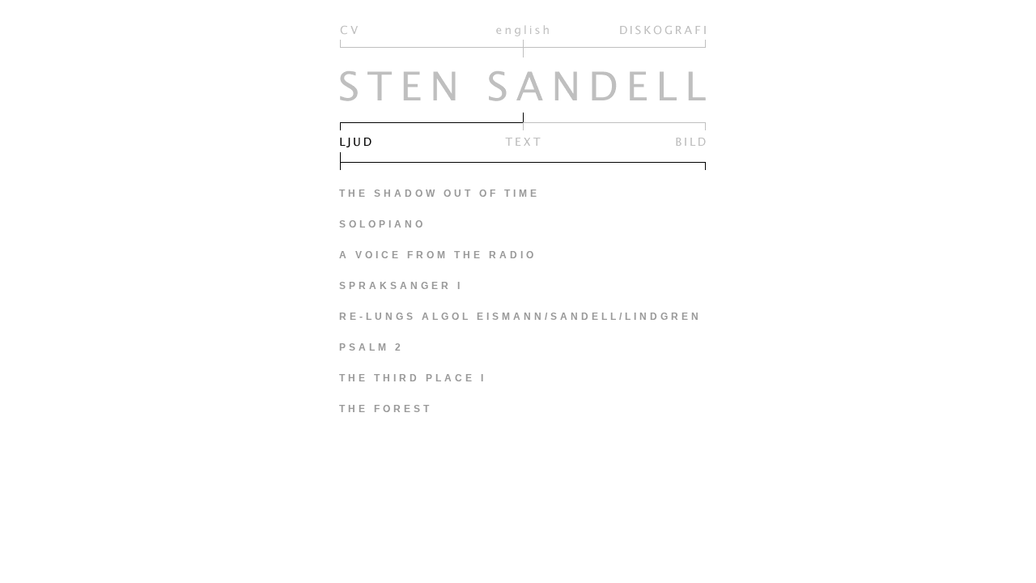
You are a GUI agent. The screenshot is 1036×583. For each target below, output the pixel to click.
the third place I (412, 378)
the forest (385, 409)
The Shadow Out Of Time (439, 193)
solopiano (382, 224)
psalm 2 (371, 347)
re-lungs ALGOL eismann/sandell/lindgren (520, 316)
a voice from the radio (438, 255)
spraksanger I (401, 286)
